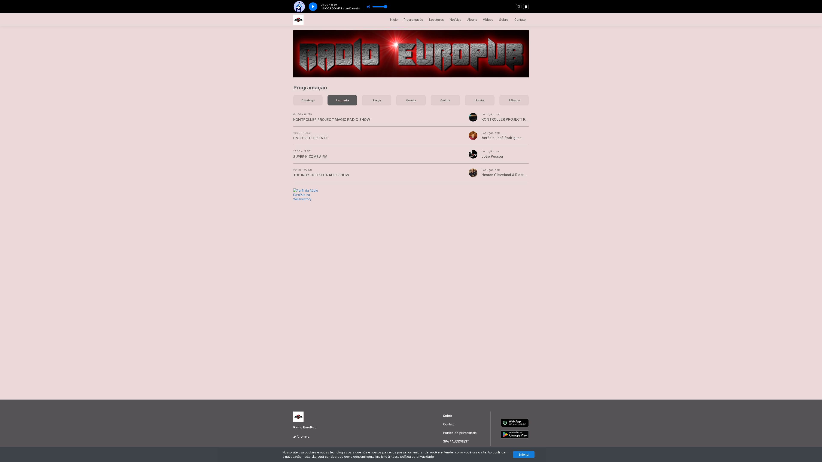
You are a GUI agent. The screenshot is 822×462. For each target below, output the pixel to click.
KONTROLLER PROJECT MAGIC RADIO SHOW (331, 119)
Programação (413, 19)
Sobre (503, 19)
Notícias (455, 19)
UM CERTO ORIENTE (310, 138)
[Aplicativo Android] (526, 6)
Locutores (436, 19)
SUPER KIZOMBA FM (310, 156)
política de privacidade (417, 456)
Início (394, 19)
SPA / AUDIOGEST (456, 441)
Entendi (524, 454)
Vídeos (488, 19)
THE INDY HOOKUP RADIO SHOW (321, 175)
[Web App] (518, 6)
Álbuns (472, 19)
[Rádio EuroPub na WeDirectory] (310, 194)
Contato (520, 19)
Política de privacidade (460, 433)
